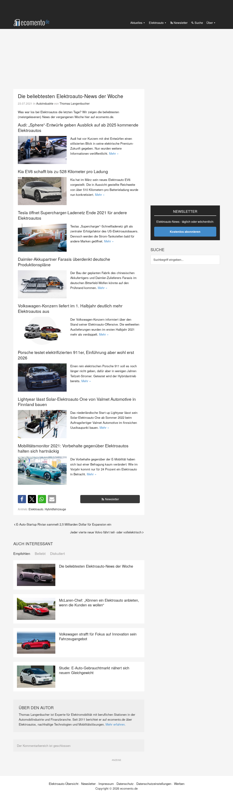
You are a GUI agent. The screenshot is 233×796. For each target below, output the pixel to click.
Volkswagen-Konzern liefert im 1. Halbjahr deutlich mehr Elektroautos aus (70, 308)
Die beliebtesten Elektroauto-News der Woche (96, 566)
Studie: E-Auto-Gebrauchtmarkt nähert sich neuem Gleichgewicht (94, 670)
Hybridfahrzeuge (55, 509)
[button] (22, 499)
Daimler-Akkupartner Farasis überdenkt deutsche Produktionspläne (64, 262)
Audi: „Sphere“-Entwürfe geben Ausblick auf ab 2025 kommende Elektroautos (78, 127)
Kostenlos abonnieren (185, 231)
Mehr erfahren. (116, 724)
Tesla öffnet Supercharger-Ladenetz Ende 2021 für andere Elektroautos (72, 215)
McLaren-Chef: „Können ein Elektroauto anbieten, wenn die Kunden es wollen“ (99, 602)
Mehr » (114, 153)
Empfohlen (21, 553)
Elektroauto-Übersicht (63, 783)
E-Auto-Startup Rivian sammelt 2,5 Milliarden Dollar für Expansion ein (63, 524)
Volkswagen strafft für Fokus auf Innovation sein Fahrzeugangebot (98, 636)
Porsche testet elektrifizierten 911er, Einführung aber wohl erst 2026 (76, 355)
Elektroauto (36, 509)
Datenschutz (125, 783)
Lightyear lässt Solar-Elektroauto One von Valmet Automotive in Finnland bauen (77, 401)
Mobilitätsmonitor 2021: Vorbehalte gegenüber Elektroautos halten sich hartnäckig (73, 448)
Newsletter (112, 499)
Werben (179, 783)
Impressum (106, 783)
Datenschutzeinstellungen (153, 783)
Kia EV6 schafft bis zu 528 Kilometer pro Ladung (63, 171)
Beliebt (40, 553)
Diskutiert (57, 553)
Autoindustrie (44, 103)
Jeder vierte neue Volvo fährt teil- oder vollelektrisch (105, 532)
